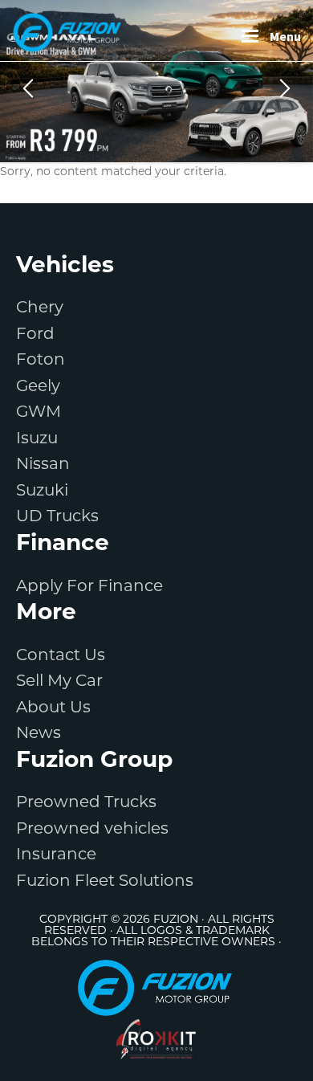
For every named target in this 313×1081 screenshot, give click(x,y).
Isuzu (37, 437)
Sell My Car (59, 680)
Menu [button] (285, 36)
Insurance (56, 853)
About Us (53, 706)
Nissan (43, 463)
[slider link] (156, 81)
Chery (39, 306)
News (38, 732)
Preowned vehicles (92, 828)
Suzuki (42, 490)
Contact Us (60, 654)
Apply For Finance (89, 585)
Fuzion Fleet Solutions (104, 880)
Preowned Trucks (86, 801)
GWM (38, 411)
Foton (40, 359)
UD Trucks (57, 515)
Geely (38, 385)
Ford (35, 333)
